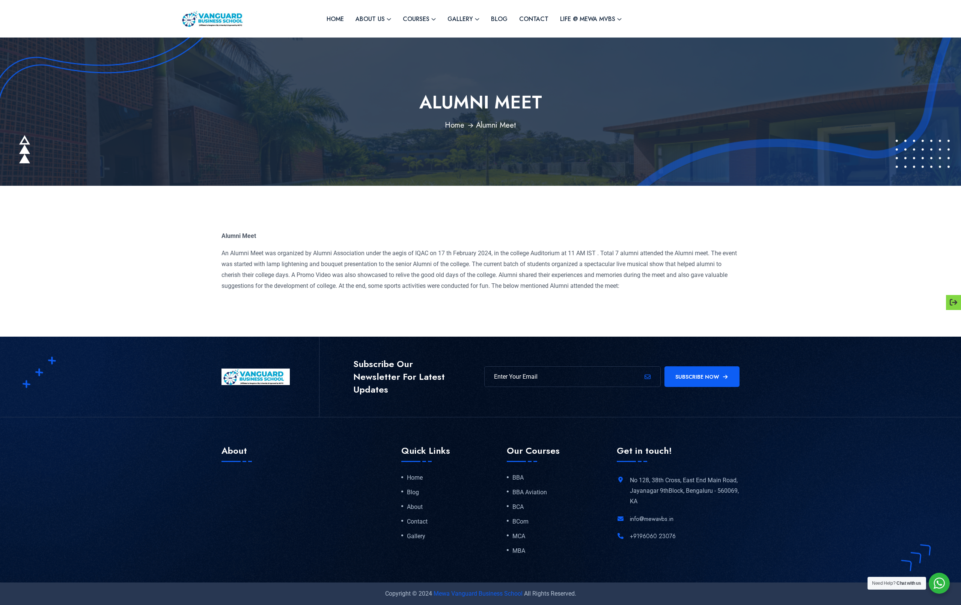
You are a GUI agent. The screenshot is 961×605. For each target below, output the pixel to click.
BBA (518, 477)
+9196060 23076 (653, 536)
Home (335, 19)
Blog (499, 19)
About (415, 507)
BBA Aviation (529, 492)
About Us (370, 19)
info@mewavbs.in (651, 519)
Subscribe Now (697, 377)
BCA (518, 507)
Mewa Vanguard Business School (478, 593)
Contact (533, 19)
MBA (518, 551)
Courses (416, 19)
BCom (520, 521)
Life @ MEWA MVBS (587, 19)
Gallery (460, 19)
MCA (518, 536)
